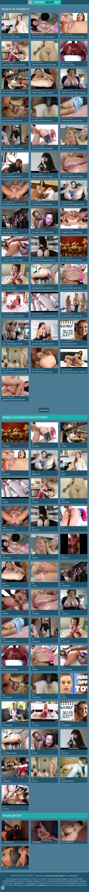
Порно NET (47, 2)
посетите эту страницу (35, 885)
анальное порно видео (55, 876)
